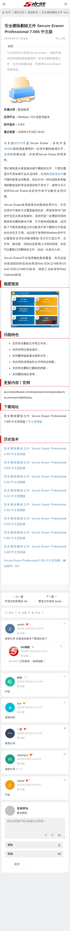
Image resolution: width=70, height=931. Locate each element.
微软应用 (19, 12)
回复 (22, 633)
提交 (17, 864)
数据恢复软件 (54, 173)
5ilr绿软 (8, 148)
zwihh (15, 661)
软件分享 (20, 143)
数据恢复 (33, 12)
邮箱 (10, 853)
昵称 (10, 844)
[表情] (52, 835)
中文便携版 (35, 421)
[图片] (59, 835)
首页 (8, 12)
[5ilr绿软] (35, 4)
